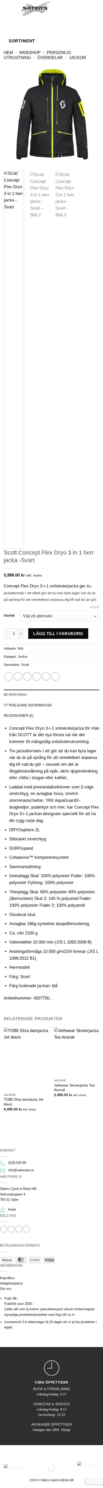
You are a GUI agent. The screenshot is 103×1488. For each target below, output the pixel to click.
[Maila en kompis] (36, 676)
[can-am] (36, 1467)
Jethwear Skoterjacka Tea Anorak (74, 1087)
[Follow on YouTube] (26, 1229)
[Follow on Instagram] (11, 1229)
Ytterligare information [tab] (28, 705)
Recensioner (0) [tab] (18, 716)
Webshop (29, 52)
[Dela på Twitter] (27, 676)
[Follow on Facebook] (3, 1229)
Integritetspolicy (11, 1283)
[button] (11, 8)
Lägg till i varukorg (58, 633)
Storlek (9, 615)
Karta (12, 1209)
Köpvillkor (7, 1278)
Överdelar (50, 57)
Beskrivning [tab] (15, 695)
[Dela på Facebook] (18, 676)
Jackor (77, 57)
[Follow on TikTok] (18, 1229)
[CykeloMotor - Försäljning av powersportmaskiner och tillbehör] (36, 9)
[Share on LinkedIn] (55, 676)
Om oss (6, 1289)
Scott (25, 665)
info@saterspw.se (21, 1170)
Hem (8, 52)
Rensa (94, 607)
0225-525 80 (17, 1163)
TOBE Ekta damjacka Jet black (23, 1101)
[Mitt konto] (76, 8)
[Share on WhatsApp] (8, 676)
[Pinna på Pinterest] (46, 676)
